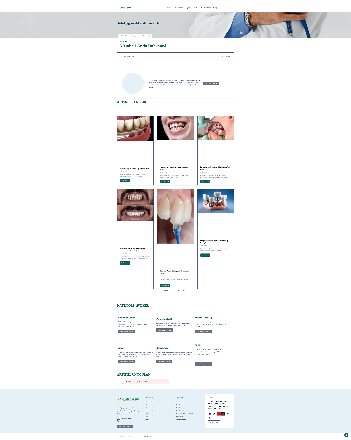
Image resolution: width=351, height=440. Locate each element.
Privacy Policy (218, 357)
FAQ (147, 338)
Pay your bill (219, 1)
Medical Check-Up (203, 239)
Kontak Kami (206, 8)
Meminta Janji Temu (228, 1)
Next (185, 211)
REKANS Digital (139, 357)
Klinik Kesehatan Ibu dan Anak (184, 335)
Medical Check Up (181, 340)
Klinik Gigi (178, 323)
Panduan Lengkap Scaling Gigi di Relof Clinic (134, 143)
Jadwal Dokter (150, 332)
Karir (147, 335)
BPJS (197, 266)
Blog (215, 8)
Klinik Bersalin (180, 332)
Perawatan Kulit (164, 240)
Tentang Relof (150, 323)
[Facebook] (210, 335)
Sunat (120, 269)
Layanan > (179, 319)
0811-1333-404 (226, 56)
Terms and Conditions (206, 357)
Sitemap (196, 357)
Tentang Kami (178, 8)
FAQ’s (196, 8)
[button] (233, 7)
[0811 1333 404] (119, 341)
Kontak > (211, 319)
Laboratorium (179, 338)
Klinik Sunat (179, 329)
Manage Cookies (229, 357)
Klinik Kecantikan (180, 326)
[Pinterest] (210, 339)
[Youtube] (219, 335)
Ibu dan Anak (162, 269)
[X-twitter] (214, 335)
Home (168, 8)
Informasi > (150, 319)
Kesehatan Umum (126, 239)
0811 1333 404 (127, 340)
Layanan (188, 8)
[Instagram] (223, 335)
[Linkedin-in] (228, 335)
